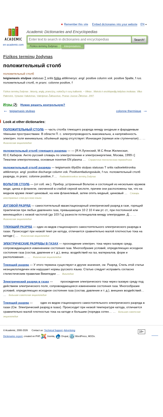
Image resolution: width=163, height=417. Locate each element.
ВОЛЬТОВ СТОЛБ (16, 184)
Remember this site (76, 24)
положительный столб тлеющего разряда (35, 150)
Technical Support (53, 330)
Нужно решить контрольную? (42, 104)
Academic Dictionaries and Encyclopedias (62, 32)
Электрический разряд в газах (26, 281)
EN (142, 24)
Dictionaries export (12, 336)
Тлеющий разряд (16, 264)
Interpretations (72, 46)
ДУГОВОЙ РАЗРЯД (17, 205)
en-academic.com (13, 44)
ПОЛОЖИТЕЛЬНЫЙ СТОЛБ (23, 129)
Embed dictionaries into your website (114, 24)
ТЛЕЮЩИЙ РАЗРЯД (17, 226)
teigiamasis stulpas (22, 111)
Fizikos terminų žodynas (44, 46)
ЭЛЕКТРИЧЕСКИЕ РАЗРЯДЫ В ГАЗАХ (30, 243)
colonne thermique (128, 111)
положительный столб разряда (27, 167)
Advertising (69, 330)
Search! (139, 39)
